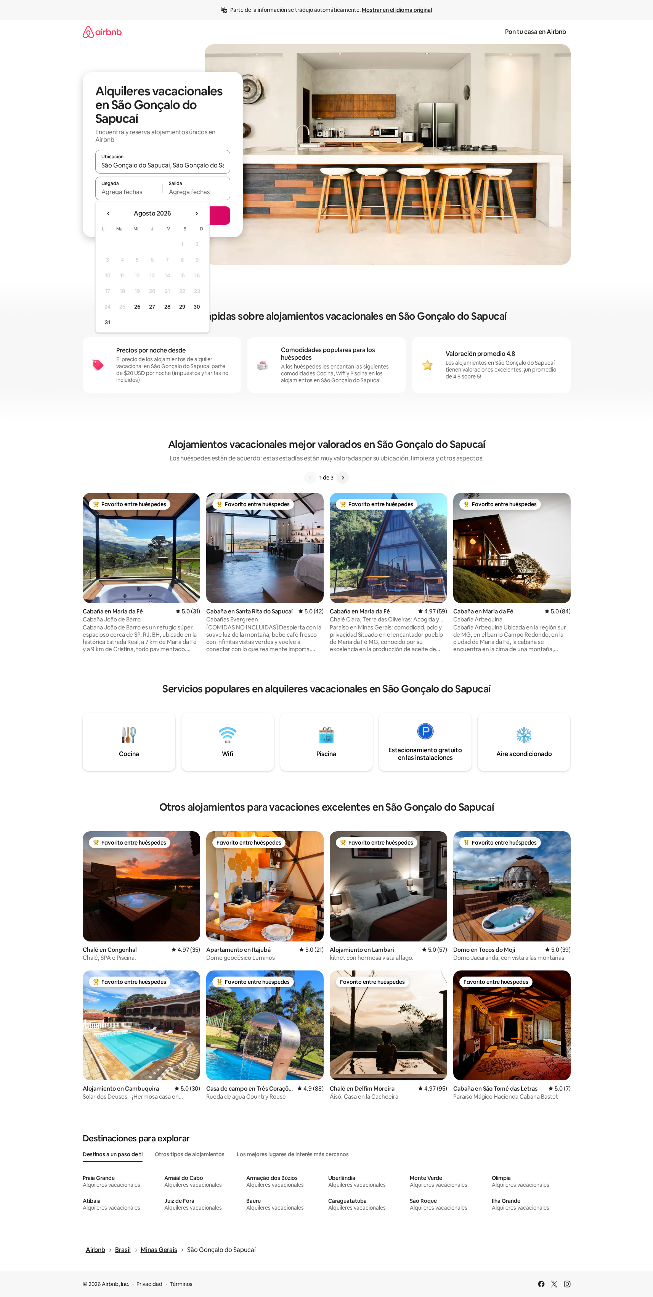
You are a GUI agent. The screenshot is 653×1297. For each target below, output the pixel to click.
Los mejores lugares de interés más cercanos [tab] (293, 1154)
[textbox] (129, 191)
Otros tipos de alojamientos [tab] (190, 1154)
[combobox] (162, 165)
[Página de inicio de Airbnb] (102, 32)
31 (107, 322)
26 (137, 306)
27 (152, 306)
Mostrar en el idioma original (397, 9)
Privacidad (149, 1284)
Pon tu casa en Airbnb (535, 32)
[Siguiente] (343, 477)
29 (182, 306)
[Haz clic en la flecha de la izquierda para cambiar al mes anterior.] (108, 213)
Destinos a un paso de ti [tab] (113, 1154)
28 (167, 306)
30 (197, 306)
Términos (181, 1284)
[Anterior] (310, 477)
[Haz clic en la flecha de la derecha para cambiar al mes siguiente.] (196, 213)
